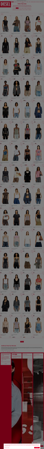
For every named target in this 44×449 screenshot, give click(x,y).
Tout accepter (36, 447)
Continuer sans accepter (6, 447)
